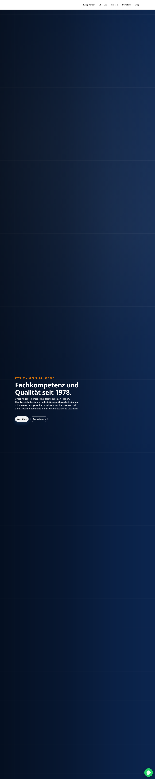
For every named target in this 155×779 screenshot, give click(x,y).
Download (126, 5)
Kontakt (114, 5)
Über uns (103, 5)
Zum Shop (22, 419)
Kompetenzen (89, 5)
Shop (137, 5)
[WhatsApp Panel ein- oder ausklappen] (148, 772)
